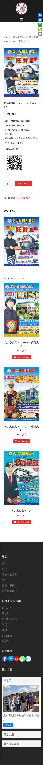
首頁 (4, 563)
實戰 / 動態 (8, 585)
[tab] (10, 211)
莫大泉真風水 (19, 37)
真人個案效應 (9, 591)
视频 (4, 629)
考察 (4, 579)
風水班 (5, 613)
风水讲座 (7, 607)
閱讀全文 (8, 725)
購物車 (5, 640)
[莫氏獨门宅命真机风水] (21, 8)
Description (10, 211)
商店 (4, 624)
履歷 (4, 568)
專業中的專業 (9, 574)
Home (7, 37)
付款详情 (7, 635)
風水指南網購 (9, 618)
